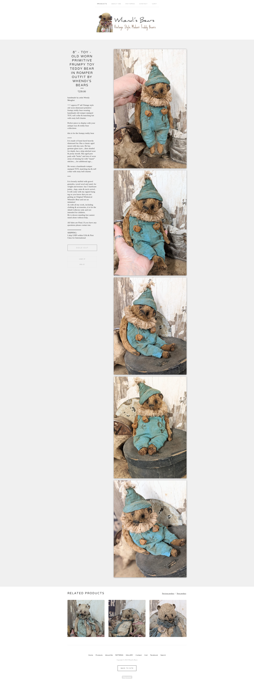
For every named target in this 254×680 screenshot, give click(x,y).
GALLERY (129, 655)
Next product (181, 593)
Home (90, 655)
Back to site (127, 668)
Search (163, 655)
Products (102, 4)
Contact (143, 4)
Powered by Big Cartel (127, 677)
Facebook (154, 655)
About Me (116, 4)
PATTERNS (130, 4)
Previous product (168, 593)
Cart (154, 4)
